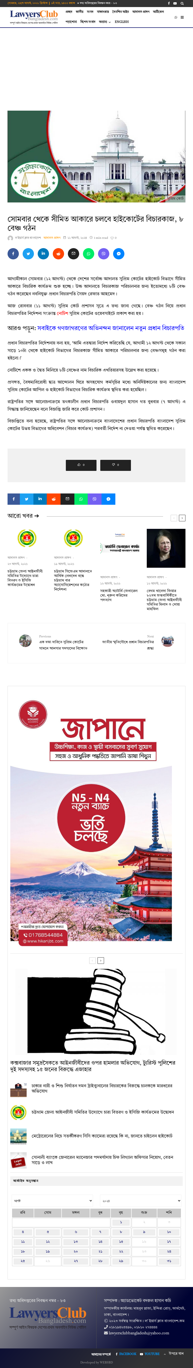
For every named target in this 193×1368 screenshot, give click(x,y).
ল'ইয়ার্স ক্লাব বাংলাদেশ (28, 238)
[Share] (13, 253)
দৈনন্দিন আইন (120, 12)
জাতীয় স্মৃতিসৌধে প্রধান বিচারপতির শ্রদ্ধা (128, 643)
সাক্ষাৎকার (103, 12)
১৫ (121, 1242)
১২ (48, 1242)
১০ (169, 1232)
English (122, 22)
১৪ (100, 1242)
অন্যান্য (103, 22)
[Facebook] (169, 3)
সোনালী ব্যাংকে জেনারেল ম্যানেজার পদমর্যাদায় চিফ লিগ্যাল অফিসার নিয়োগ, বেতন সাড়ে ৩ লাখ (102, 1160)
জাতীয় (79, 12)
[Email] (73, 253)
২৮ (100, 1261)
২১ (100, 1252)
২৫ (23, 1261)
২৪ (169, 1252)
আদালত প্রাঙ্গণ (141, 12)
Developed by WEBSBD (96, 1362)
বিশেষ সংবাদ (87, 22)
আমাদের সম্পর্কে (101, 1354)
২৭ (76, 1261)
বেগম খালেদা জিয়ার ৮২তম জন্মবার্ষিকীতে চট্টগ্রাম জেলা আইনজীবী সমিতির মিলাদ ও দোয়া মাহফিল (164, 600)
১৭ (169, 1242)
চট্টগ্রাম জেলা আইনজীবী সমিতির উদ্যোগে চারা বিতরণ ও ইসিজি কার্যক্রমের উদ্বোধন (25, 578)
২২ (121, 1252)
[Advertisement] (96, 65)
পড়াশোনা (71, 22)
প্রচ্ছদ (69, 12)
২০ (76, 1252)
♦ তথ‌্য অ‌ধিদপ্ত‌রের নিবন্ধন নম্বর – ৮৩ (97, 3)
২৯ (121, 1261)
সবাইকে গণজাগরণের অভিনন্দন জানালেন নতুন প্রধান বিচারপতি (110, 329)
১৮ (23, 1252)
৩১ (169, 1261)
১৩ (76, 1242)
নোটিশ (62, 313)
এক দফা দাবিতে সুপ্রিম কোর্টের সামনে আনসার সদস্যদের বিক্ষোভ (63, 643)
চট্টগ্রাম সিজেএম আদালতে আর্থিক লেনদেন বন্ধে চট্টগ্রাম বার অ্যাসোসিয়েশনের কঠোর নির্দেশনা (73, 581)
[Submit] (58, 253)
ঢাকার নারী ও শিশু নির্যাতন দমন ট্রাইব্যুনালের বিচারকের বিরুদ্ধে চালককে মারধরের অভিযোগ (102, 1089)
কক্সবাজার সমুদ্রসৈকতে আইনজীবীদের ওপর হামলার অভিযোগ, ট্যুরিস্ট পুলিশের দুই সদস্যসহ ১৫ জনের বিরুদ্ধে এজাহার (92, 1066)
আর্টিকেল (158, 12)
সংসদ (90, 12)
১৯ (48, 1252)
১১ (23, 1242)
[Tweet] (28, 253)
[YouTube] (175, 3)
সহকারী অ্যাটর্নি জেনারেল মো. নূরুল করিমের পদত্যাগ (118, 595)
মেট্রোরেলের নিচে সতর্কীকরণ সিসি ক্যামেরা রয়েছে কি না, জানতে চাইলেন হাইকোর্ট (102, 1136)
